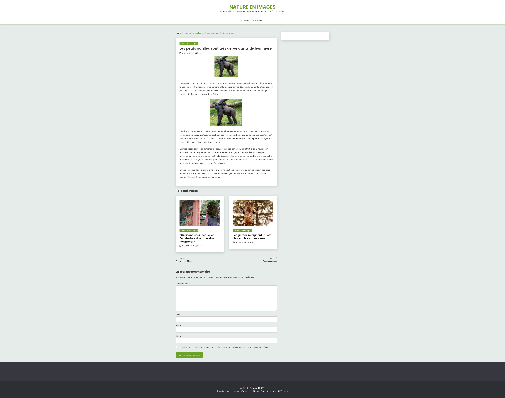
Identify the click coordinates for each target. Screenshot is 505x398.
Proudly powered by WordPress (232, 391)
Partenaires (258, 20)
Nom (178, 314)
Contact (245, 20)
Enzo (199, 53)
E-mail (179, 325)
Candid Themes (280, 391)
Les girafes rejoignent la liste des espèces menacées (252, 236)
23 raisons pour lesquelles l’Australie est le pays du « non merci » (197, 238)
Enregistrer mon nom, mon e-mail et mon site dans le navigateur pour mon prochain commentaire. (223, 347)
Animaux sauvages (189, 43)
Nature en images (252, 7)
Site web (180, 336)
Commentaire (183, 283)
